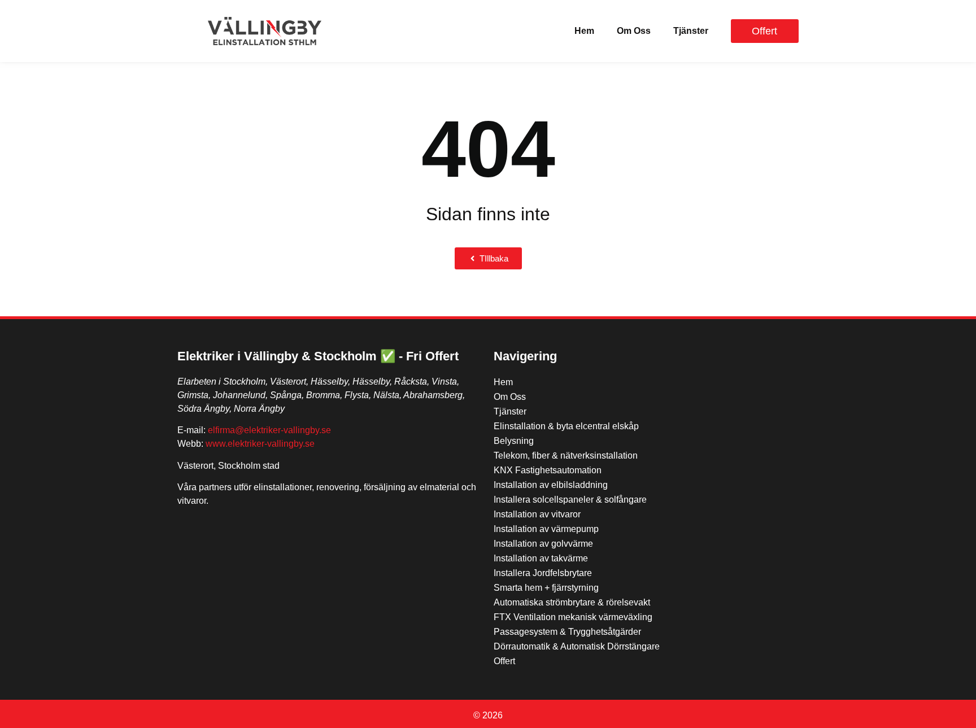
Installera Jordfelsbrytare (543, 573)
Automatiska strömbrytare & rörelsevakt (572, 602)
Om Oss (634, 31)
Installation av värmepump (546, 529)
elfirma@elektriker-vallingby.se (269, 430)
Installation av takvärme (541, 558)
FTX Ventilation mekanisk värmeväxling (573, 617)
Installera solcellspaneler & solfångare (570, 499)
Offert (504, 661)
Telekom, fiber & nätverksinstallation (566, 455)
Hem (584, 31)
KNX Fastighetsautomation (548, 470)
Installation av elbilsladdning (551, 485)
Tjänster (690, 31)
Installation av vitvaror (537, 514)
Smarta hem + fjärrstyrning (546, 587)
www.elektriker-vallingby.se (260, 443)
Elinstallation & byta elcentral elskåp (566, 426)
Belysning (514, 441)
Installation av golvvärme (543, 543)
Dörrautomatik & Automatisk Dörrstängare (577, 646)
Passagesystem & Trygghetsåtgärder (567, 632)
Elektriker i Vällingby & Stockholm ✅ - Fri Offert (318, 356)
